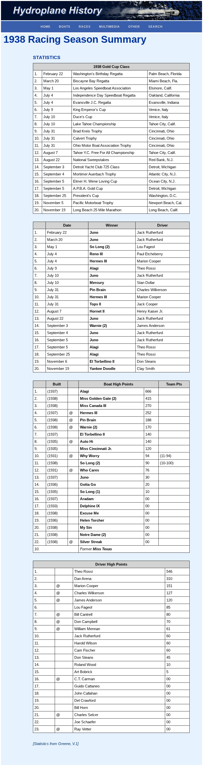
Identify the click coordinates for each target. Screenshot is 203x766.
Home (46, 26)
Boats (64, 26)
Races (85, 26)
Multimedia (109, 26)
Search (155, 26)
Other (134, 26)
